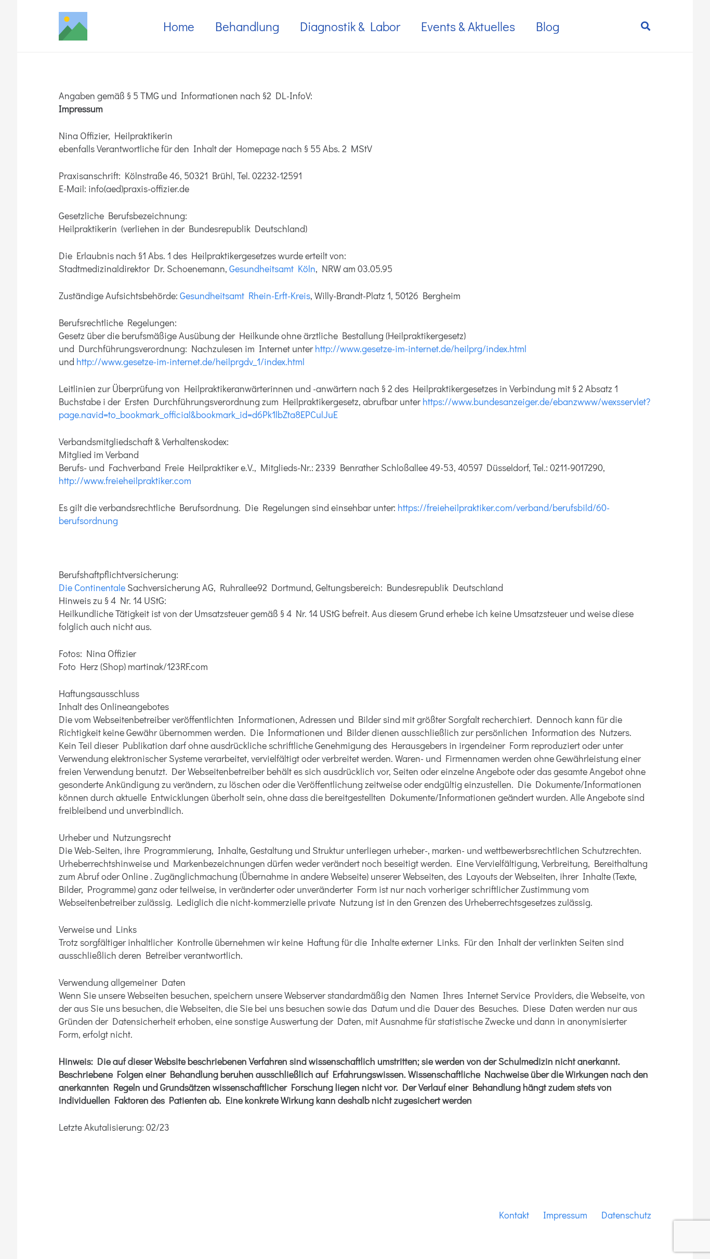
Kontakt (514, 1215)
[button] (645, 26)
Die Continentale (92, 587)
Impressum (565, 1215)
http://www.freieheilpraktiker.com (125, 480)
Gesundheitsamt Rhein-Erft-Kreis (245, 295)
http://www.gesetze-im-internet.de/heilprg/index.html (422, 348)
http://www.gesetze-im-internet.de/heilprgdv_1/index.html (190, 361)
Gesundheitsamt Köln (272, 268)
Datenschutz (626, 1215)
